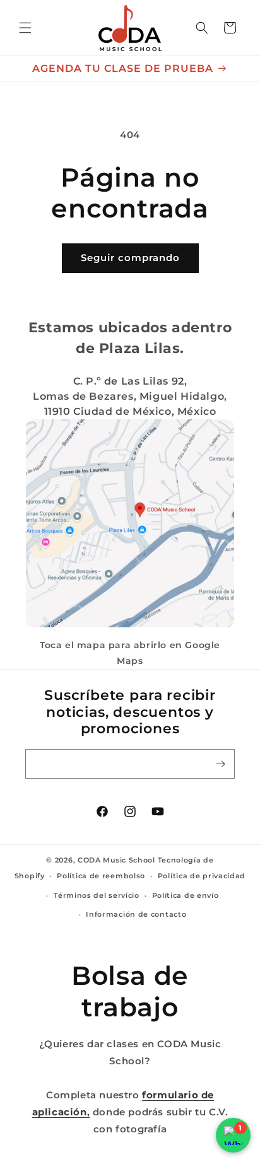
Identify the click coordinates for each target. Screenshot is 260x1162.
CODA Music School (116, 860)
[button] (25, 28)
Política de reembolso (101, 875)
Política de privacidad (201, 875)
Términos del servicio (96, 895)
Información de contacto (136, 914)
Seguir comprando (130, 258)
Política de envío (185, 895)
